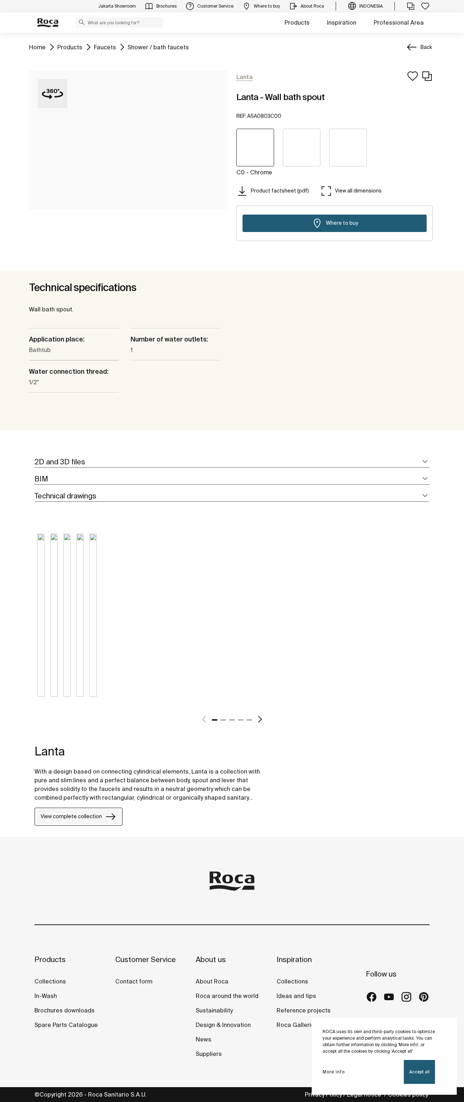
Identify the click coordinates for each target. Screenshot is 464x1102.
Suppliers (209, 1054)
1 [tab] (215, 720)
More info (334, 1071)
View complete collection (71, 816)
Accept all (419, 1071)
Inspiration (341, 22)
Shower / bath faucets (158, 47)
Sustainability (214, 1010)
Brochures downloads (64, 1010)
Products (297, 22)
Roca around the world (227, 996)
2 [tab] (223, 720)
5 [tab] (249, 720)
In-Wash (45, 996)
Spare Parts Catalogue (66, 1025)
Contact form (133, 981)
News (203, 1039)
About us (211, 959)
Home (37, 47)
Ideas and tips (296, 996)
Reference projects (304, 1010)
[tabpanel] (40, 621)
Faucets (105, 47)
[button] (81, 22)
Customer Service (145, 959)
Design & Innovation (223, 1025)
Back (426, 47)
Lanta (49, 751)
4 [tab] (241, 720)
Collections (50, 981)
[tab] (232, 462)
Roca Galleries (297, 1025)
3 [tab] (232, 720)
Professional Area (399, 22)
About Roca (212, 981)
